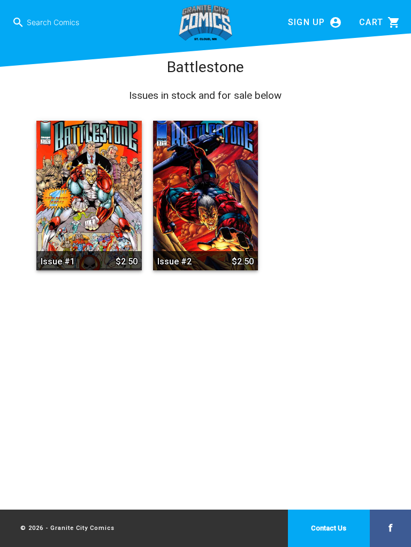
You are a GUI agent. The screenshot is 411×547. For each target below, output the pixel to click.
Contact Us (328, 528)
